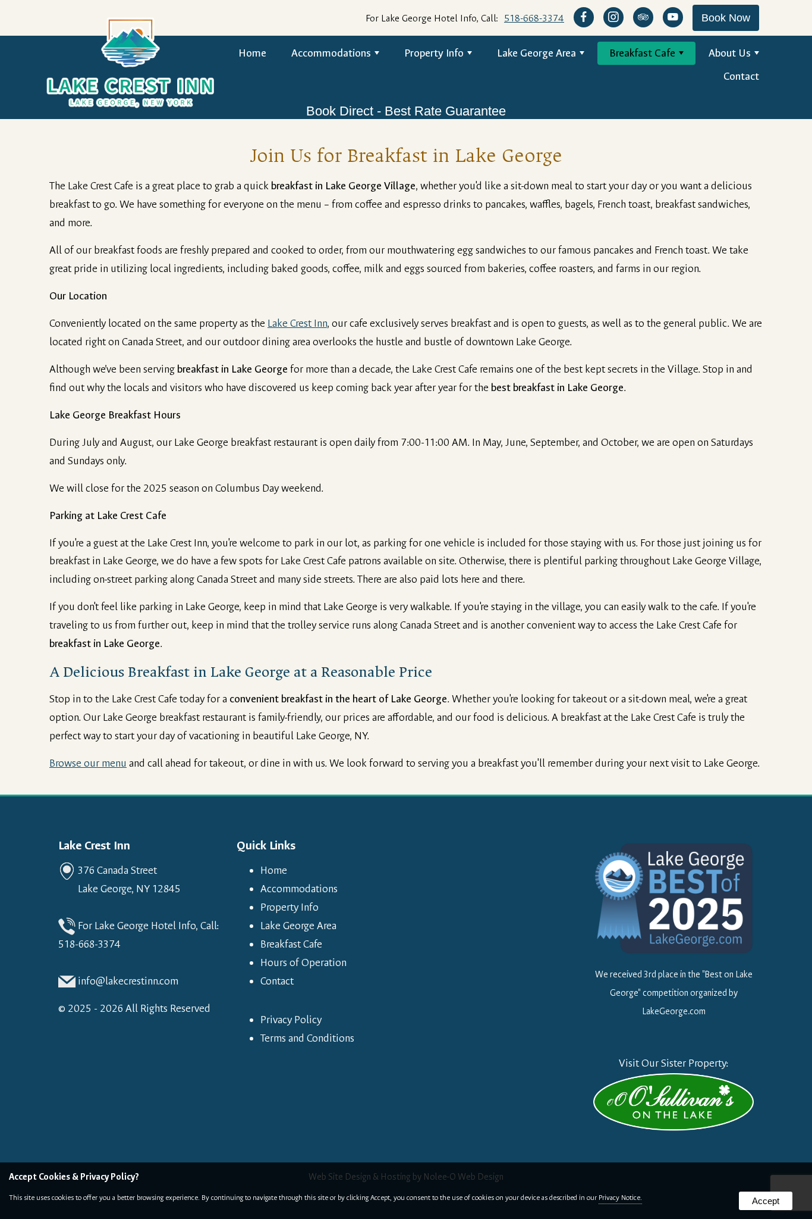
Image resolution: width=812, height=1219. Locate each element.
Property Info (434, 53)
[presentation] (584, 18)
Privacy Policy (291, 1020)
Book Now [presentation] (725, 18)
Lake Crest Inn (297, 323)
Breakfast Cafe (642, 53)
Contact (741, 76)
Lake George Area (536, 53)
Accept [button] (765, 1201)
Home (252, 53)
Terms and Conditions (307, 1038)
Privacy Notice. (620, 1197)
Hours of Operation (303, 963)
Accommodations (331, 53)
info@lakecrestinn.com (128, 981)
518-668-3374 (534, 18)
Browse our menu (88, 763)
